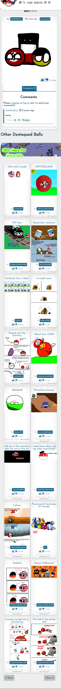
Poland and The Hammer (17, 334)
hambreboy (12, 110)
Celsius (17, 505)
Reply (27, 120)
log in (26, 103)
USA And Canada (17, 167)
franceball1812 (18, 490)
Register (38, 3)
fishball (18, 320)
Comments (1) (29, 88)
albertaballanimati (18, 547)
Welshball (17, 390)
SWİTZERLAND (44, 167)
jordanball (18, 209)
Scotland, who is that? (17, 278)
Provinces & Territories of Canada (44, 505)
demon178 (18, 432)
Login (29, 3)
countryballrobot (45, 432)
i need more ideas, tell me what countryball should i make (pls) (44, 447)
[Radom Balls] (29, 49)
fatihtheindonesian (45, 490)
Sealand (17, 563)
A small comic (44, 278)
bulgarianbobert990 (18, 264)
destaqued (45, 19)
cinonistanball (45, 264)
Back (10, 678)
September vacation (44, 223)
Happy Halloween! (44, 563)
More (48, 678)
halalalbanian (16, 19)
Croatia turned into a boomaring (17, 620)
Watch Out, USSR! (44, 334)
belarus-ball (45, 320)
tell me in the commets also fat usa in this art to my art (17, 447)
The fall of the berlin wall (44, 620)
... (1, 8)
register (15, 103)
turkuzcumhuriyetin (45, 209)
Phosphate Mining (44, 390)
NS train (17, 223)
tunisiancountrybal (45, 376)
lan (45, 547)
